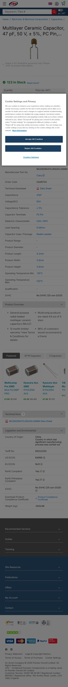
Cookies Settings (31, 157)
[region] (34, 130)
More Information (19, 130)
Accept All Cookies (34, 139)
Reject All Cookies (33, 148)
